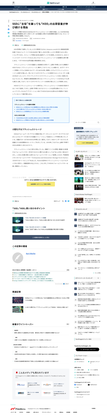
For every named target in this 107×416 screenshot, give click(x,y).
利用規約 (93, 408)
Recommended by (59, 283)
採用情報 (68, 412)
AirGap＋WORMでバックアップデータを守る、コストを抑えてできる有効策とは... (34, 280)
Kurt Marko (30, 253)
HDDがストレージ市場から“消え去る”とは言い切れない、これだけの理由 (35, 120)
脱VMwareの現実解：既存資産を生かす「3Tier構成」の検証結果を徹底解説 (32, 273)
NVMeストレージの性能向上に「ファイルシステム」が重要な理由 (32, 111)
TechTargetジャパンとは (20, 7)
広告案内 (28, 412)
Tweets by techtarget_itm (82, 346)
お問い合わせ (36, 412)
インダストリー (89, 9)
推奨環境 (75, 412)
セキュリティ (31, 9)
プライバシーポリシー (46, 412)
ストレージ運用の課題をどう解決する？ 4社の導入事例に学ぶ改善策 (31, 275)
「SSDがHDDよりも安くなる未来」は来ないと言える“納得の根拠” (33, 118)
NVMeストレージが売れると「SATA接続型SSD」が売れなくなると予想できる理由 (37, 107)
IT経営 (74, 9)
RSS (55, 412)
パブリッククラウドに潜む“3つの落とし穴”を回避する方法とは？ (30, 277)
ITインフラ (15, 9)
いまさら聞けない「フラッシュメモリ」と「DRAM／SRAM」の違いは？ (33, 109)
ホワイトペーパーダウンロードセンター (86, 7)
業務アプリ (45, 9)
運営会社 (61, 412)
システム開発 (61, 9)
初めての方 (42, 7)
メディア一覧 (13, 412)
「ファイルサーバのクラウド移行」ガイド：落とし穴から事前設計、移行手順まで (33, 278)
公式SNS (21, 412)
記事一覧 (64, 7)
